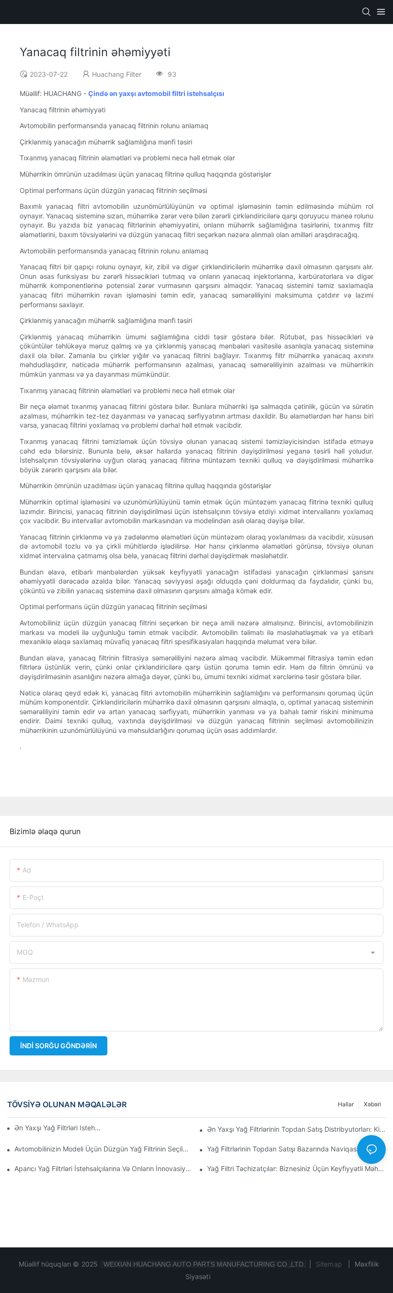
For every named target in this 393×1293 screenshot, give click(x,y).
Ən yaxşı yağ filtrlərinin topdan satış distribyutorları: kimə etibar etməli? (296, 1129)
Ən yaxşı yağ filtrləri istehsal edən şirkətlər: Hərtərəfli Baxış (59, 1128)
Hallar (346, 1104)
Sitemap (329, 1264)
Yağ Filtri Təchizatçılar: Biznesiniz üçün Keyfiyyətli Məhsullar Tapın (296, 1168)
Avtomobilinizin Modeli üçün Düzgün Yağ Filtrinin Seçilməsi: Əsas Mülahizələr (103, 1149)
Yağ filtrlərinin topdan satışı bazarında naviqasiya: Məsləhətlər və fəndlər (296, 1149)
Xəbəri (372, 1104)
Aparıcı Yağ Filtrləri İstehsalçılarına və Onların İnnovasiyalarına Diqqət (103, 1168)
